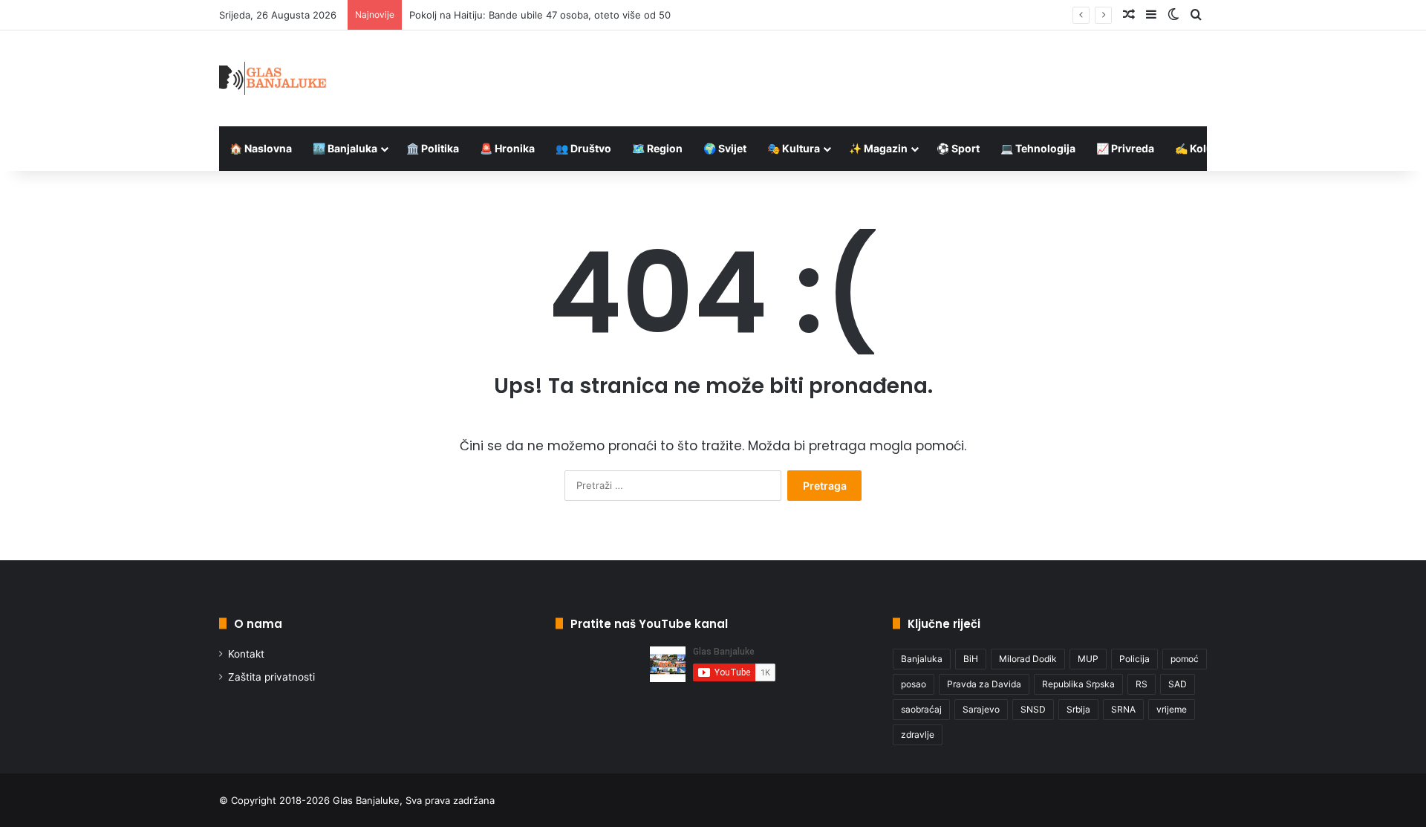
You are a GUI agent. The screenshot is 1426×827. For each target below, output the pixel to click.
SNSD (1033, 709)
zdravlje (917, 734)
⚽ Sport (958, 148)
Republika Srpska (1078, 684)
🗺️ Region (657, 148)
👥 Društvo (583, 148)
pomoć (1185, 658)
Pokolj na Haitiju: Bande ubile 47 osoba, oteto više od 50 (540, 15)
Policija (1134, 658)
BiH (970, 658)
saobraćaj (921, 709)
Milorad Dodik (1028, 658)
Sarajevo (981, 709)
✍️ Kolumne (1205, 148)
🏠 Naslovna (260, 148)
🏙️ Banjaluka (345, 148)
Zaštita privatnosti (271, 677)
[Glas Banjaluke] (273, 78)
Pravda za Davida (984, 684)
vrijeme (1171, 709)
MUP (1088, 658)
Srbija (1078, 709)
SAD (1177, 684)
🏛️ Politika (432, 148)
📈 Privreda (1125, 148)
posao (913, 684)
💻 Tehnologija (1037, 148)
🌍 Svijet (724, 148)
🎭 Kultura (793, 148)
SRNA (1123, 709)
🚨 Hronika (507, 148)
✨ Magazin (878, 148)
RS (1141, 684)
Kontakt (246, 654)
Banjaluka (921, 658)
